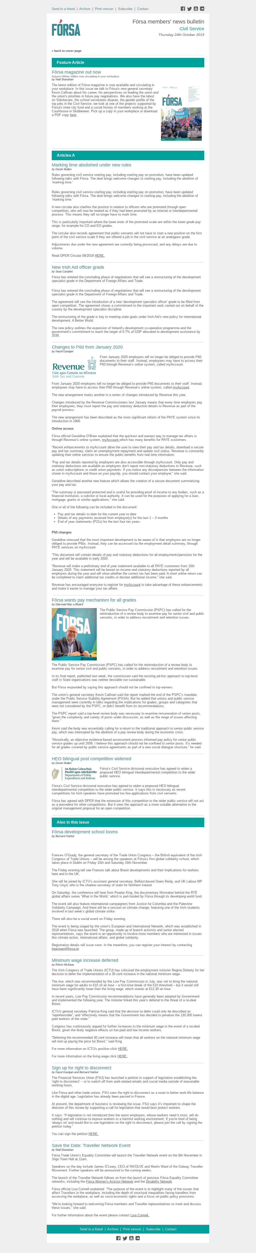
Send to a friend (63, 9)
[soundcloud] (202, 10)
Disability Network (159, 1181)
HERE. (100, 255)
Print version (104, 9)
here (73, 115)
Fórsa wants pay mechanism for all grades (94, 600)
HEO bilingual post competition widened (91, 758)
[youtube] (196, 10)
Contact (142, 9)
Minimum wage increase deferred (85, 960)
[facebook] (184, 10)
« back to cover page (67, 51)
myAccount (181, 387)
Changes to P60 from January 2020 (87, 347)
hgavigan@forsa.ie (65, 949)
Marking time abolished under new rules (91, 164)
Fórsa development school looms (85, 831)
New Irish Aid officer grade (78, 267)
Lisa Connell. (139, 1215)
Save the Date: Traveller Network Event (91, 1145)
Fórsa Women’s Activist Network (109, 1181)
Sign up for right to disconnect (81, 1067)
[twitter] (190, 10)
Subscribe (125, 9)
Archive (84, 9)
